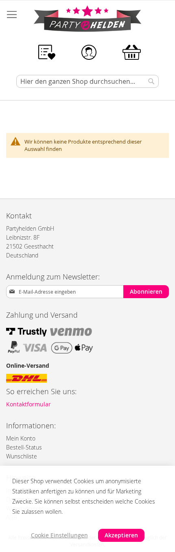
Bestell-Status (24, 447)
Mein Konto (20, 438)
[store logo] (87, 20)
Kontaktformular (28, 404)
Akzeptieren (121, 535)
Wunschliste (21, 456)
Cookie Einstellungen (59, 535)
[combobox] (87, 81)
